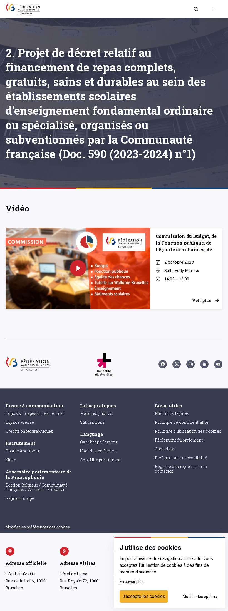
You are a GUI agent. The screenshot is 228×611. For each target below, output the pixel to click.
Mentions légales (172, 413)
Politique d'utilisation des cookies (188, 431)
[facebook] (162, 364)
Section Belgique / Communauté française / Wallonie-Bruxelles (37, 487)
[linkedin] (204, 364)
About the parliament (100, 459)
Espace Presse (20, 422)
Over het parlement (98, 442)
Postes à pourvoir (23, 450)
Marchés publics (96, 413)
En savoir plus (131, 581)
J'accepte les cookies (143, 596)
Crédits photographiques (29, 431)
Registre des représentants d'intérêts (181, 469)
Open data (164, 449)
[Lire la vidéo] (78, 268)
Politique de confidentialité (181, 422)
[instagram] (190, 364)
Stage (11, 459)
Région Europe (20, 498)
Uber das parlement (99, 450)
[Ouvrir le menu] (213, 9)
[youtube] (218, 364)
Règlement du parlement (179, 440)
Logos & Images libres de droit (35, 413)
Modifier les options (200, 596)
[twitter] (176, 364)
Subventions (92, 422)
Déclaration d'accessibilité (181, 457)
